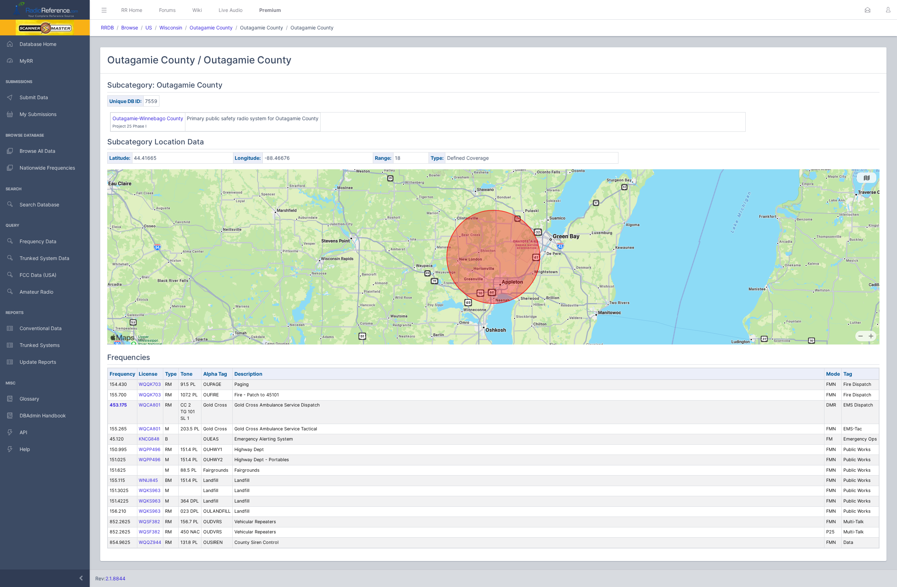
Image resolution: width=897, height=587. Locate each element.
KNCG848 (149, 439)
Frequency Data (38, 241)
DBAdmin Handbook (43, 415)
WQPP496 (149, 449)
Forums (167, 10)
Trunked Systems (40, 345)
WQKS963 (149, 490)
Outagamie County (211, 27)
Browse (129, 27)
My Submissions (38, 114)
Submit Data (34, 97)
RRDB (107, 27)
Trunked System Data (44, 258)
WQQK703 (150, 384)
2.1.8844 (115, 578)
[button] (867, 10)
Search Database (39, 204)
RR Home (131, 10)
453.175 (118, 405)
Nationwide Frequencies (47, 168)
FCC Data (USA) (38, 275)
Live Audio (230, 10)
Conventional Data (41, 328)
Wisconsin (170, 27)
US (148, 27)
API (23, 432)
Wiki (197, 10)
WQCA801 (149, 405)
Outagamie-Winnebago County (147, 118)
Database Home (38, 44)
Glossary (29, 399)
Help (25, 449)
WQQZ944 (150, 542)
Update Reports (38, 362)
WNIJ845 (148, 480)
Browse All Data (37, 151)
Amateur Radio (36, 292)
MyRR (26, 61)
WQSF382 (149, 521)
